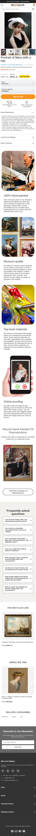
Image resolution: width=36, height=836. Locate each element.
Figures (14, 716)
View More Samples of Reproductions (18, 492)
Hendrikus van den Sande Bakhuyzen (12, 64)
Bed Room (5, 716)
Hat (21, 716)
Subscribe (18, 747)
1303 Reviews (11, 69)
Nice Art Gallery (18, 5)
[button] (5, 464)
